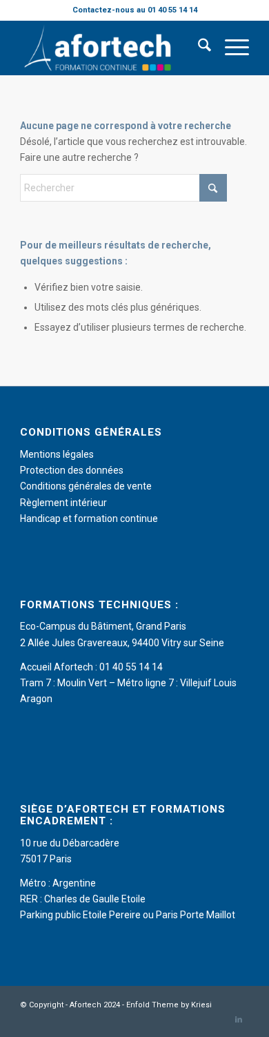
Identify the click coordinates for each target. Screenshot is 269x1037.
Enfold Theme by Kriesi (169, 1004)
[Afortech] (111, 47)
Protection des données (71, 470)
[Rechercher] (197, 47)
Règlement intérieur (63, 502)
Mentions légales (57, 454)
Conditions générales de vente (86, 486)
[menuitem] (197, 47)
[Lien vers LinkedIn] (238, 1019)
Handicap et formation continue (89, 518)
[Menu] (230, 47)
